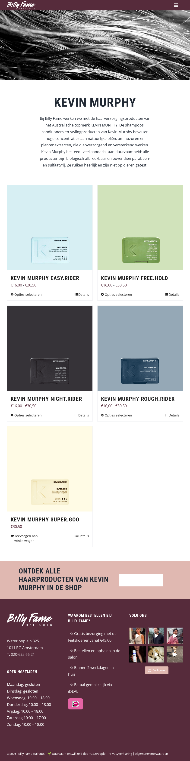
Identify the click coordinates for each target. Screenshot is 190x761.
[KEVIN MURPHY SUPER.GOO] (49, 468)
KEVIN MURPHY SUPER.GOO (45, 519)
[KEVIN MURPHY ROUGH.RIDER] (140, 348)
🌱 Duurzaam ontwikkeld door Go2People (76, 754)
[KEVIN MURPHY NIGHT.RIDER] (49, 348)
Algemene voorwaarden (151, 754)
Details (83, 294)
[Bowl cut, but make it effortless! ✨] (137, 636)
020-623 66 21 (23, 654)
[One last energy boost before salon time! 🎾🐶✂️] (175, 654)
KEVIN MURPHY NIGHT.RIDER (46, 399)
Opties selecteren (28, 294)
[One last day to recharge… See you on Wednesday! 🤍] (156, 654)
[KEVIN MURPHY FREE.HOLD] (140, 227)
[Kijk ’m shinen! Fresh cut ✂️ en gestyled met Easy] (175, 636)
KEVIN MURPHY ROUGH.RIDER (138, 399)
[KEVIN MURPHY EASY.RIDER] (49, 227)
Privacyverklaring (120, 754)
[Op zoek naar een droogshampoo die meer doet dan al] (137, 654)
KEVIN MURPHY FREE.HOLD (134, 278)
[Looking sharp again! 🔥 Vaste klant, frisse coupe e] (156, 636)
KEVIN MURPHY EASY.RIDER (45, 278)
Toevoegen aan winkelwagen (26, 538)
